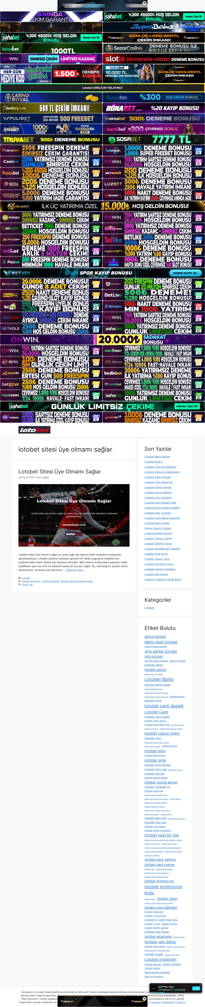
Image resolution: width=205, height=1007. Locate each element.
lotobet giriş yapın (175, 770)
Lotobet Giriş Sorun (156, 553)
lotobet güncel (154, 773)
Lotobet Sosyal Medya (158, 492)
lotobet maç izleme (155, 826)
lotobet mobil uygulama (158, 830)
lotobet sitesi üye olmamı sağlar (77, 581)
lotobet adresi (155, 670)
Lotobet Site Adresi (156, 574)
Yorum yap (27, 584)
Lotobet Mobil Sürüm (157, 456)
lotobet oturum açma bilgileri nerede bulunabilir (163, 848)
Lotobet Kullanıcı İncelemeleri (162, 472)
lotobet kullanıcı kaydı (176, 819)
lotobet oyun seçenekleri (154, 852)
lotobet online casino (169, 844)
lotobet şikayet (153, 964)
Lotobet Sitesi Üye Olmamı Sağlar (59, 471)
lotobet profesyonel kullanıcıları (157, 877)
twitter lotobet (153, 968)
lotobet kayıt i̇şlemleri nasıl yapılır (157, 810)
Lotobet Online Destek (158, 487)
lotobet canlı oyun (31, 581)
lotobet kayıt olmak (152, 814)
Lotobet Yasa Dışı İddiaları (160, 466)
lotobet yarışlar (179, 937)
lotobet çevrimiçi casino (176, 947)
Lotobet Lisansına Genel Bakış (163, 579)
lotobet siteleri (150, 899)
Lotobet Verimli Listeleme (160, 569)
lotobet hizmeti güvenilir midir (156, 795)
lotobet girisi (155, 760)
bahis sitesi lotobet (161, 642)
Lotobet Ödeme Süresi (158, 543)
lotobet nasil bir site (162, 835)
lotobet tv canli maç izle (161, 920)
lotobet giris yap (156, 769)
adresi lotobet (155, 636)
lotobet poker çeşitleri (164, 869)
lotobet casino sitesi (162, 733)
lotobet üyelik (154, 954)
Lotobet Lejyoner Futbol (159, 564)
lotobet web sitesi (157, 932)
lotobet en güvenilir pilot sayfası (157, 743)
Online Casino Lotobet (158, 528)
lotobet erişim (169, 746)
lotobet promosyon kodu (163, 890)
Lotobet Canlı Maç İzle (157, 724)
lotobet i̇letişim (175, 799)
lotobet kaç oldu (156, 818)
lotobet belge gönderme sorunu (156, 693)
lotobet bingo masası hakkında (156, 697)
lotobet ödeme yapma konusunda (157, 950)
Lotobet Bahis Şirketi (157, 523)
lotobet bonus (177, 696)
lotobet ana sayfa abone (154, 674)
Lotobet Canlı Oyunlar (158, 477)
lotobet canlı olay (177, 725)
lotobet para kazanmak (173, 852)
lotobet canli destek (164, 705)
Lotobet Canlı (156, 712)
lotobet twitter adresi (156, 927)
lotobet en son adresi (153, 746)
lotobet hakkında (154, 791)
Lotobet (26, 578)
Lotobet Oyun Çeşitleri (158, 497)
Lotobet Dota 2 (154, 461)
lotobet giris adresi (155, 755)
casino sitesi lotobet (156, 646)
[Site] (51, 150)
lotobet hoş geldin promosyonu (156, 799)
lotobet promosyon (159, 881)
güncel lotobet (178, 660)
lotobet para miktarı (152, 855)
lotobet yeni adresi (155, 946)
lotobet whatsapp (158, 936)
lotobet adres (154, 665)
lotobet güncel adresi (161, 782)
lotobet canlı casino (155, 720)
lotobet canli (153, 700)
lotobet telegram (154, 911)
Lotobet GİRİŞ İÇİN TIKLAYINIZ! (102, 87)
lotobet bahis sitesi (157, 685)
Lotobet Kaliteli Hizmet (158, 533)
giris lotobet (154, 656)
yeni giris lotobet (154, 976)
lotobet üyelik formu (172, 955)
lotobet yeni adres (160, 941)
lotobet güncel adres (156, 777)
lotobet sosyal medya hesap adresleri (159, 903)
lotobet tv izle (152, 923)
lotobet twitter (169, 923)
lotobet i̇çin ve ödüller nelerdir (156, 803)
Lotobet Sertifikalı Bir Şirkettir (162, 548)
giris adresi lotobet (161, 651)
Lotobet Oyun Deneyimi (159, 482)
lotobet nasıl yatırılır (152, 844)
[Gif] (102, 206)
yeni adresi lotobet (157, 972)
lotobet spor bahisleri (161, 907)
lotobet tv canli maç (156, 915)
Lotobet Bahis (159, 679)
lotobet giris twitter (158, 765)
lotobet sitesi (167, 898)
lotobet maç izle (155, 822)
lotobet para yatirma (160, 859)
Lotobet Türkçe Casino (158, 538)
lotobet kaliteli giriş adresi (155, 807)
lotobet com (153, 738)
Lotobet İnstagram (50, 581)
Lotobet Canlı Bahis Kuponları (162, 518)
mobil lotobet (172, 964)
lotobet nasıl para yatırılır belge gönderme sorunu (163, 840)
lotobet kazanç (166, 814)
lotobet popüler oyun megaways (157, 873)
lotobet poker (150, 869)
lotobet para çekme (160, 864)
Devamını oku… (75, 569)
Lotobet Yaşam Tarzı (157, 559)
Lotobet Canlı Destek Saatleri (162, 507)
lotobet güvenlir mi (157, 787)
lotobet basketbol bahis (154, 689)
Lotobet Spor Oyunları (158, 512)
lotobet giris (155, 751)
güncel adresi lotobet (156, 660)
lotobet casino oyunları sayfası (171, 729)
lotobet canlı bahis (157, 717)
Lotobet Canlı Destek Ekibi (160, 502)
